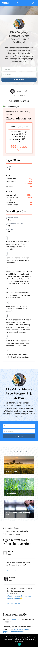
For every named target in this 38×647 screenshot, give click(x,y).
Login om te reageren (13, 570)
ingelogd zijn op (16, 619)
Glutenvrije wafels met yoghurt (17, 531)
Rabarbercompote (12, 534)
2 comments (20, 95)
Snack (16, 528)
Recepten (9, 528)
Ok (19, 644)
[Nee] (36, 640)
